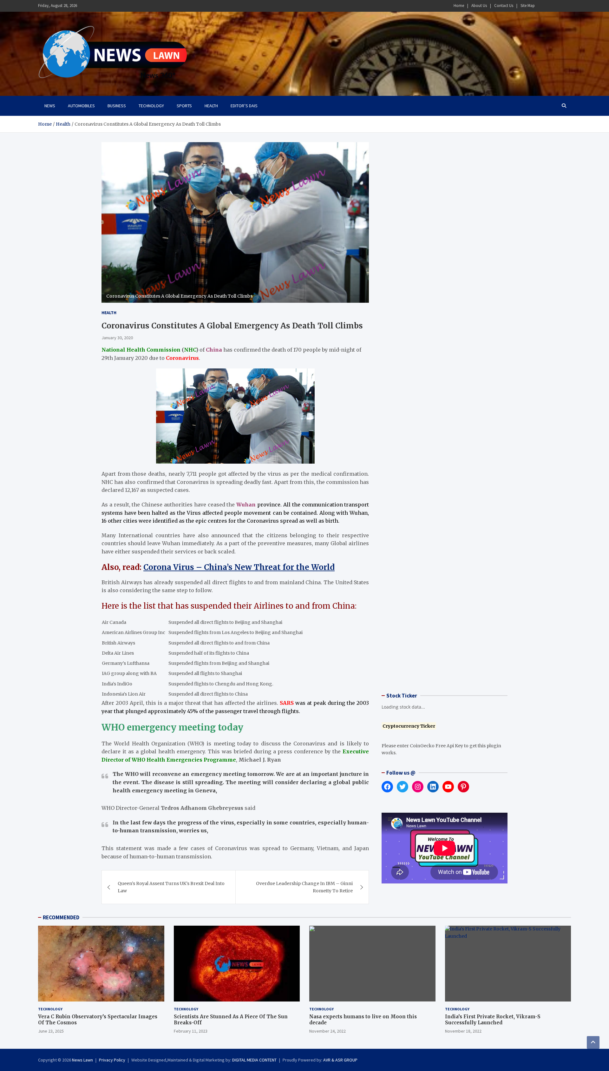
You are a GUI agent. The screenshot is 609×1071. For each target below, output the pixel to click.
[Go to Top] (593, 1042)
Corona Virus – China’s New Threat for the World (239, 567)
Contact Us (503, 5)
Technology (151, 106)
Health (211, 106)
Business (117, 106)
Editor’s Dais (244, 106)
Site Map (528, 5)
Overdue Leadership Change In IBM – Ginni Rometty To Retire (304, 887)
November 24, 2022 (327, 1031)
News (49, 106)
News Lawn (82, 1060)
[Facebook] (542, 6)
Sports (184, 106)
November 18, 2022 (463, 1031)
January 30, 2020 (117, 337)
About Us (479, 5)
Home (459, 5)
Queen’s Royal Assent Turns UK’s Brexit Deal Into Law (171, 887)
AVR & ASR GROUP (340, 1060)
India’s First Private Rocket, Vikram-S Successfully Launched (492, 1020)
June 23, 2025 (51, 1031)
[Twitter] (558, 6)
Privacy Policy (112, 1060)
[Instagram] (550, 6)
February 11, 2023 (190, 1031)
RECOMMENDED (61, 917)
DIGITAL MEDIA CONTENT (254, 1060)
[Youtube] (567, 6)
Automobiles (81, 106)
